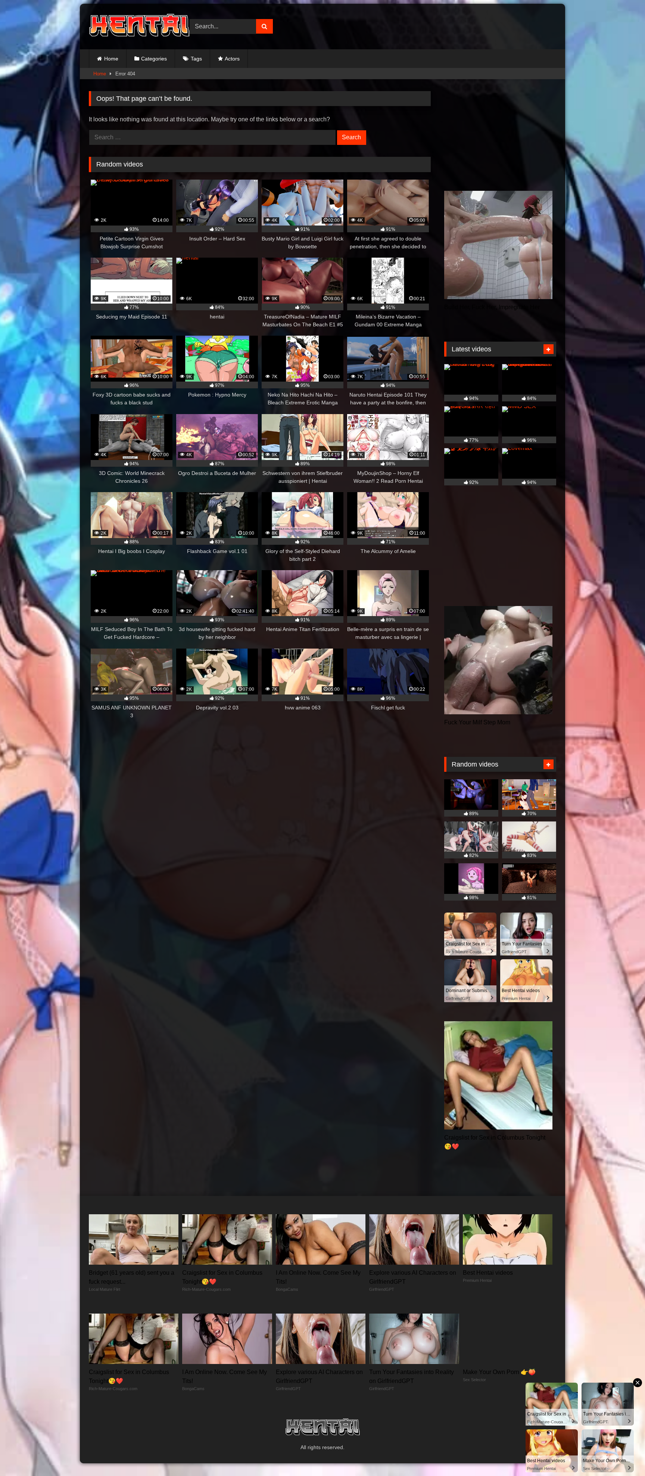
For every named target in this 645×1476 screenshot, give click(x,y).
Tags (196, 59)
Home (111, 59)
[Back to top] (622, 1454)
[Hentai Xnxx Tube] (139, 26)
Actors (232, 59)
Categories (154, 59)
